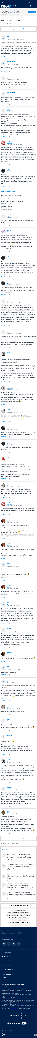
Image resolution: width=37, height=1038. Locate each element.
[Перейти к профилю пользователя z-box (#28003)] (3, 171)
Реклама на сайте (7, 969)
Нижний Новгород (7, 959)
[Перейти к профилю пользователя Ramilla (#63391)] (3, 143)
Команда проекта (7, 972)
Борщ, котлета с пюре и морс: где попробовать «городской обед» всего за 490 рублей (20, 876)
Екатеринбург (6, 956)
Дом (30, 2)
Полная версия (6, 930)
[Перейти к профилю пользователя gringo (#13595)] (3, 459)
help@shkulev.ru (14, 1008)
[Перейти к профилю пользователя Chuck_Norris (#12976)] (3, 654)
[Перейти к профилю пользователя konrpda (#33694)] (3, 232)
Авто (9, 17)
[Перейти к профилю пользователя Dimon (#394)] (3, 812)
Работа (13, 2)
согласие (14, 12)
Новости (19, 2)
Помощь (4, 977)
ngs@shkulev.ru (22, 1004)
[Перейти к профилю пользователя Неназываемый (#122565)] (3, 485)
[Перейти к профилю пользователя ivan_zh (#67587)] (3, 388)
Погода (25, 2)
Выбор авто (15, 17)
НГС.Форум (3, 17)
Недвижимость (5, 2)
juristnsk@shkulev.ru (12, 1007)
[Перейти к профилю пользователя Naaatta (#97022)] (3, 521)
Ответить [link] (3, 56)
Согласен (32, 12)
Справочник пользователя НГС (11, 933)
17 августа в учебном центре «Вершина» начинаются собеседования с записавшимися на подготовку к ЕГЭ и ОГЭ (21, 894)
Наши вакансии (6, 974)
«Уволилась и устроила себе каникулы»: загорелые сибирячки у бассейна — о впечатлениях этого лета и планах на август (20, 885)
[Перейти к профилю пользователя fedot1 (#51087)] (3, 354)
